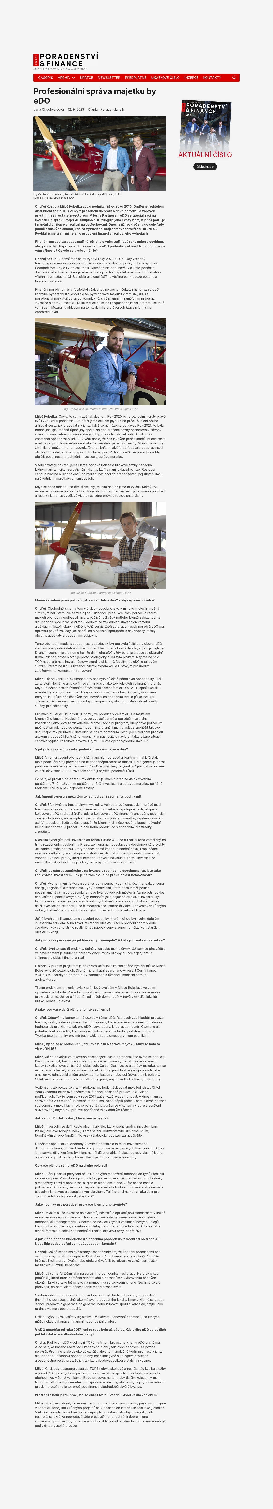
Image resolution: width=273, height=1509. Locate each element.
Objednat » (205, 167)
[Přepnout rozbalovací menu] (234, 78)
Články (93, 109)
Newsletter (109, 78)
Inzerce (191, 78)
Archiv (64, 78)
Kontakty (212, 78)
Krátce (86, 78)
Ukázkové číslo (165, 78)
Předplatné (135, 78)
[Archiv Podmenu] (73, 77)
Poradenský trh (112, 109)
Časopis (45, 78)
